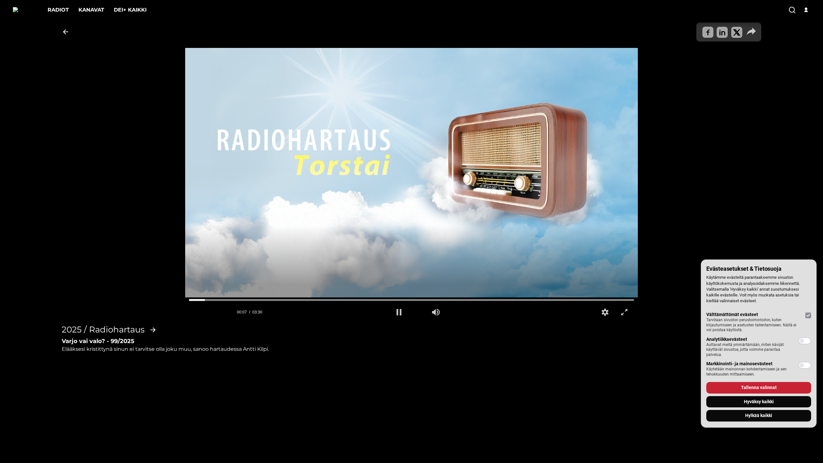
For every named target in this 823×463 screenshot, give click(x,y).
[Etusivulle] (25, 10)
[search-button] (792, 10)
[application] (411, 175)
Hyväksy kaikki (759, 401)
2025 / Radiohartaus (103, 330)
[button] (399, 312)
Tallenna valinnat (759, 387)
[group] (436, 312)
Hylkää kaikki (758, 415)
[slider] (411, 300)
